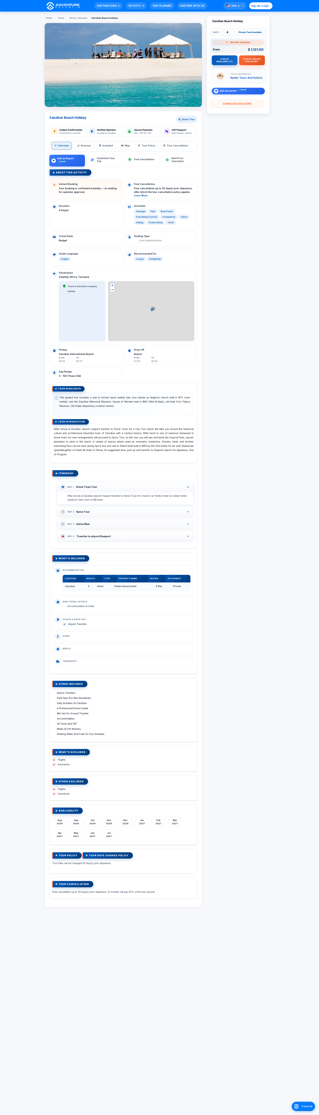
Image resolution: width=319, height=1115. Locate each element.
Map (127, 145)
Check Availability (224, 60)
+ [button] (112, 285)
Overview (63, 145)
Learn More (141, 195)
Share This (188, 119)
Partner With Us (192, 5)
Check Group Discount (252, 60)
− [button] (112, 290)
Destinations (108, 5)
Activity (136, 5)
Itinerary (86, 145)
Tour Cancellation (177, 145)
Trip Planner (162, 5)
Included (108, 145)
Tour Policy (148, 145)
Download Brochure (237, 103)
